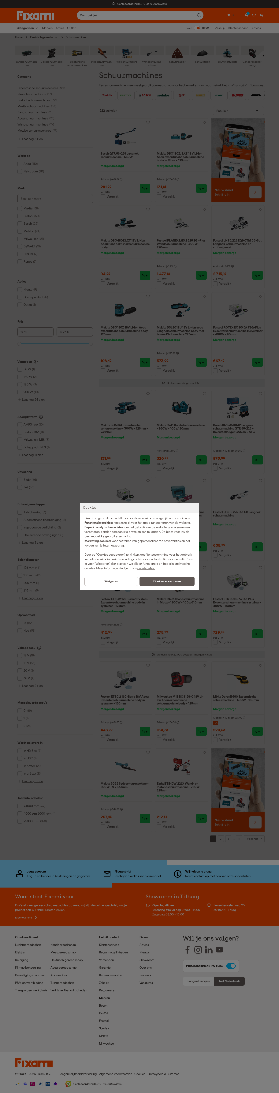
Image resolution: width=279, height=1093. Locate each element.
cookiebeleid (146, 568)
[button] (167, 581)
